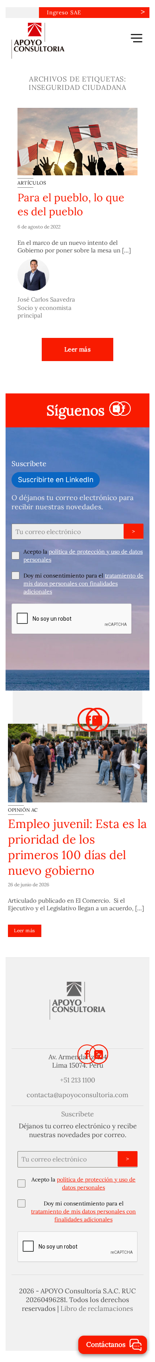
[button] (136, 38)
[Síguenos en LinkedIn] (98, 1054)
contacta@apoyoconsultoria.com (77, 1094)
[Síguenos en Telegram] (116, 408)
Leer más (77, 349)
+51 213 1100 (77, 1080)
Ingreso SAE (64, 12)
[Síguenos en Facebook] (123, 408)
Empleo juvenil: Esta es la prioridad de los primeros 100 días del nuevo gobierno (77, 847)
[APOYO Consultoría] (51, 41)
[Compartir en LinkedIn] (97, 720)
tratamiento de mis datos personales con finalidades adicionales (83, 583)
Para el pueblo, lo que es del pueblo (70, 204)
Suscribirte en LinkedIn (55, 479)
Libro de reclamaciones (96, 1308)
